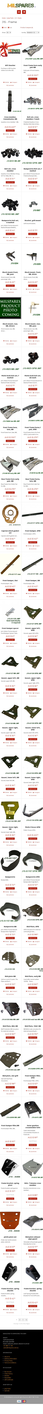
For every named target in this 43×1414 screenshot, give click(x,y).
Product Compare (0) (26, 27)
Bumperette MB (10, 927)
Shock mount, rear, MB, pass (32, 325)
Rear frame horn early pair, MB (10, 480)
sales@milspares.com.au (10, 1348)
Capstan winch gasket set (10, 532)
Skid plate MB (10, 976)
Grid (5, 27)
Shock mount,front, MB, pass (10, 273)
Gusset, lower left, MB (10, 777)
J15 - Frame (18, 18)
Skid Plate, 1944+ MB (33, 1026)
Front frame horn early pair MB (33, 66)
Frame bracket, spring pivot (10, 1184)
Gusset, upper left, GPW (32, 629)
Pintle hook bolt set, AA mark (33, 377)
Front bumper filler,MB (10, 1126)
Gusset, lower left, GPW (32, 729)
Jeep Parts (10, 18)
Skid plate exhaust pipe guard (32, 1238)
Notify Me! (33, 1145)
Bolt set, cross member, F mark (32, 118)
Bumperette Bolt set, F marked (33, 170)
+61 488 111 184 (8, 1346)
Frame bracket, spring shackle (10, 1290)
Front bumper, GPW (32, 531)
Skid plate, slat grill (10, 1076)
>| (26, 1320)
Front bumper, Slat (10, 580)
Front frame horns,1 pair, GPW (33, 428)
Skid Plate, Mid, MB (10, 1026)
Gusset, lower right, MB (10, 828)
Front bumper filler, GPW (33, 1077)
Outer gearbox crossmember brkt (32, 1127)
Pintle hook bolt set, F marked (10, 377)
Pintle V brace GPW (32, 827)
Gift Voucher (10, 65)
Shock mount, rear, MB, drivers (10, 325)
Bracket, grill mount (33, 220)
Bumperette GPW (33, 877)
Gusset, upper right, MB (10, 729)
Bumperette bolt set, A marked (10, 221)
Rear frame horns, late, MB (33, 480)
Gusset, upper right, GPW (33, 679)
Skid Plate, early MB (33, 976)
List (11, 27)
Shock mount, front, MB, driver (33, 273)
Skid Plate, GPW (32, 927)
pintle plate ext (10, 1237)
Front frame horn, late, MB (10, 428)
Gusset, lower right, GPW (33, 778)
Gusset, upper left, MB (10, 678)
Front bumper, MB (33, 580)
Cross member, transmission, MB (10, 118)
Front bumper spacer (10, 628)
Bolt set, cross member (10, 170)
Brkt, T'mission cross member (32, 1184)
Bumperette (10, 877)
